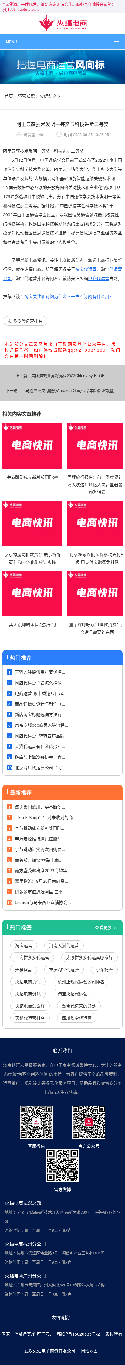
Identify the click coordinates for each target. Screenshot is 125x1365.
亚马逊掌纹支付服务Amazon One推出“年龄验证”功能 (68, 390)
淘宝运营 (23, 945)
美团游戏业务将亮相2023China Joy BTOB (68, 375)
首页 (9, 96)
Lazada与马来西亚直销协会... (43, 902)
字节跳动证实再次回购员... (40, 849)
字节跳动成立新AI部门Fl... (39, 828)
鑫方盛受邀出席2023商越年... (43, 870)
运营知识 (26, 96)
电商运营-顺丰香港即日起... (41, 693)
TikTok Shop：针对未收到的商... (45, 817)
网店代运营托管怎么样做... (40, 682)
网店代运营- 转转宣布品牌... (41, 735)
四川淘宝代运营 (77, 1018)
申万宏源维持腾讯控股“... (38, 838)
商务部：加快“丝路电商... (38, 860)
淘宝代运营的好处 (79, 1006)
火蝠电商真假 (28, 981)
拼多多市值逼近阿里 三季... (40, 891)
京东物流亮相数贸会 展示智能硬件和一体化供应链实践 (32, 558)
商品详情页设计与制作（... (40, 704)
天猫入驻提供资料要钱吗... (40, 672)
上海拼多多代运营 (32, 957)
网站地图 (89, 1350)
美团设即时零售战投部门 (32, 624)
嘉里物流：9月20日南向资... (41, 881)
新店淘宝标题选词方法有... (40, 714)
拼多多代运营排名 (25, 321)
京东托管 (104, 969)
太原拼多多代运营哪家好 (89, 957)
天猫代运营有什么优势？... (40, 746)
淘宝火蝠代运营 (72, 994)
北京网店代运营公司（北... (40, 767)
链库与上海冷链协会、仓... (40, 757)
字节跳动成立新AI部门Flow (32, 477)
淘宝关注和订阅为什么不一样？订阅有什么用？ (68, 296)
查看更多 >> (106, 927)
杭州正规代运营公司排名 (81, 981)
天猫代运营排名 (30, 1018)
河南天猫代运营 (64, 945)
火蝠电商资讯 (28, 994)
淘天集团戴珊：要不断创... (40, 807)
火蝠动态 (48, 96)
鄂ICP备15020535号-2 (78, 1334)
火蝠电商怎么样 (30, 1006)
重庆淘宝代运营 (64, 969)
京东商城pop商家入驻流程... (41, 725)
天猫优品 (23, 969)
